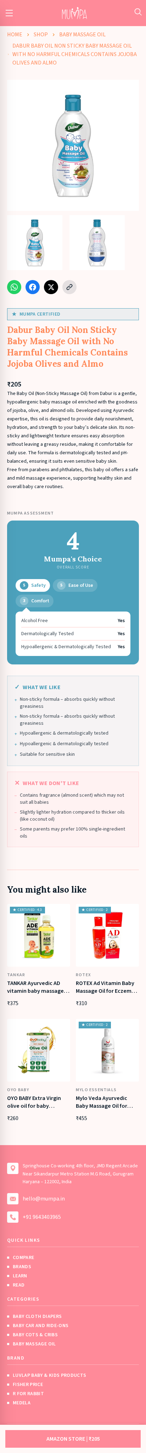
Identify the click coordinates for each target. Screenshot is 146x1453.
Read (18, 1285)
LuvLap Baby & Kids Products (49, 1375)
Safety (34, 585)
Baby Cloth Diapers (37, 1316)
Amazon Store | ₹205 (73, 1439)
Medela (21, 1402)
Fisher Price (28, 1384)
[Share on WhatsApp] (14, 287)
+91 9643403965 (42, 1217)
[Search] (138, 12)
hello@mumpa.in (44, 1199)
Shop (41, 34)
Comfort (36, 600)
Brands (22, 1266)
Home (14, 34)
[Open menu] (9, 13)
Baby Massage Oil (82, 34)
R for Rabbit (28, 1393)
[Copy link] (69, 287)
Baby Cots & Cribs (35, 1334)
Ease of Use (76, 585)
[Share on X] (51, 287)
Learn (20, 1275)
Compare (23, 1257)
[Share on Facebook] (33, 287)
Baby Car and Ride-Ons (40, 1325)
